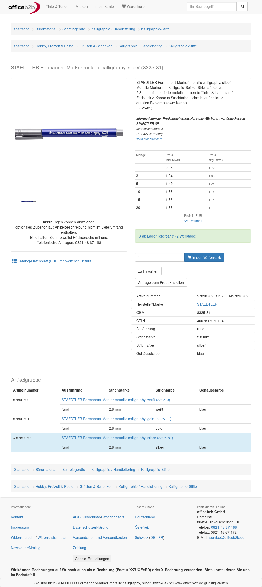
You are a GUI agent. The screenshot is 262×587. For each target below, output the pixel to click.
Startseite (21, 29)
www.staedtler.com (149, 139)
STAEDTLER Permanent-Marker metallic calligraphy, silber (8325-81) (117, 437)
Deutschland (145, 516)
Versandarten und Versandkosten (100, 537)
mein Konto (104, 6)
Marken (81, 6)
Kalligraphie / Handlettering (113, 29)
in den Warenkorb (206, 257)
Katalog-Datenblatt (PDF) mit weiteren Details (54, 260)
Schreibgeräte (73, 29)
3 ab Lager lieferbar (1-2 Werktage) (167, 236)
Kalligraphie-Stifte (155, 29)
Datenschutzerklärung (90, 527)
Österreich (143, 527)
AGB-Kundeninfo (86, 516)
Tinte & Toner (57, 6)
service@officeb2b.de (226, 537)
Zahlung (79, 547)
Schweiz (141, 537)
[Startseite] (24, 6)
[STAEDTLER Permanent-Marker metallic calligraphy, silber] (69, 134)
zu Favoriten (148, 271)
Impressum (20, 527)
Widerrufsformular (52, 537)
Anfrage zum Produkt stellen (161, 282)
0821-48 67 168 (224, 527)
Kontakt (17, 516)
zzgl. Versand (193, 220)
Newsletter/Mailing (25, 547)
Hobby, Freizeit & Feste (54, 45)
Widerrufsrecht (23, 537)
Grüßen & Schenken (96, 45)
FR (160, 537)
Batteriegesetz (112, 516)
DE (152, 537)
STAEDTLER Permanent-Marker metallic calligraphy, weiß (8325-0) (116, 399)
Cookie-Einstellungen (92, 558)
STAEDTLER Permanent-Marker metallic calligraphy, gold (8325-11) (116, 418)
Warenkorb (135, 6)
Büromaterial (46, 29)
